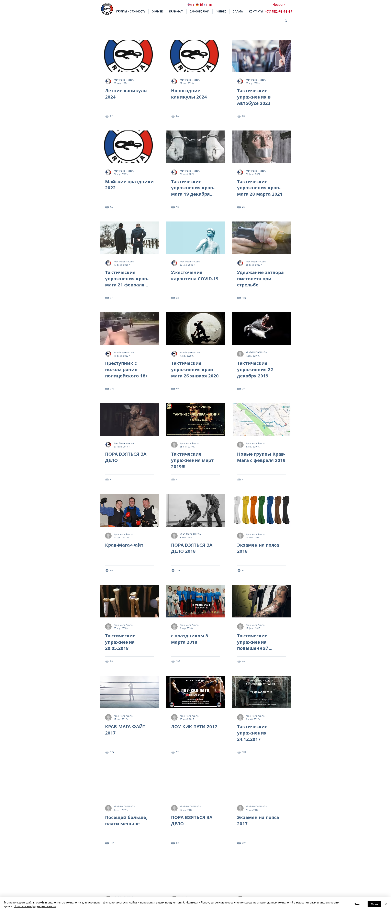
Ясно (374, 904)
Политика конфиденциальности (35, 906)
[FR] (206, 4)
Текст (358, 904)
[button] (279, 12)
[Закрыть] (386, 904)
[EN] (189, 4)
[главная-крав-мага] (107, 9)
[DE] (197, 4)
